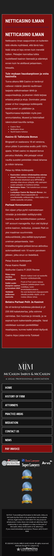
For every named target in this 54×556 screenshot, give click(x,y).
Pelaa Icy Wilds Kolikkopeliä (19, 170)
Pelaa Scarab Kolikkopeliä (18, 260)
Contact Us (12, 431)
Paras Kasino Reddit (15, 265)
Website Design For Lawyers (26, 545)
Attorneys (11, 405)
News (8, 440)
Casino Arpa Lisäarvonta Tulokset (22, 335)
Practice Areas (14, 414)
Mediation (11, 423)
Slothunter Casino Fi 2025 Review (22, 269)
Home (8, 388)
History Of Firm (15, 396)
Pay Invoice (12, 449)
